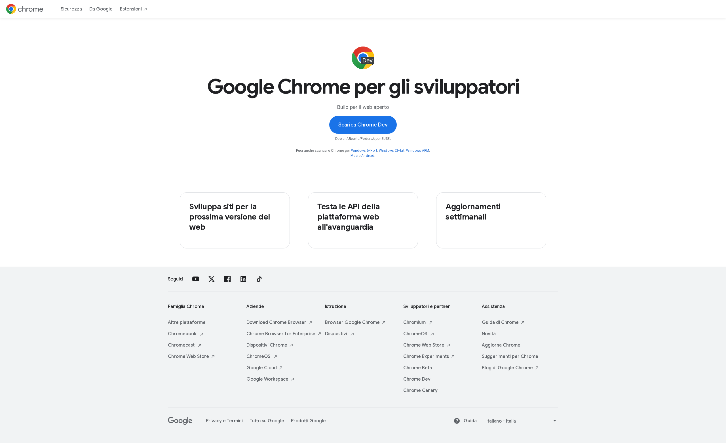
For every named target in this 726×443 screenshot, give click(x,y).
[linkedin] (243, 279)
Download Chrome (276, 322)
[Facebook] (227, 279)
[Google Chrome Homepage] (24, 9)
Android (367, 155)
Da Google (101, 9)
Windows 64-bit (364, 150)
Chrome (426, 356)
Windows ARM (417, 150)
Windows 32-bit (391, 150)
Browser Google (352, 322)
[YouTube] (195, 279)
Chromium (415, 322)
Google (261, 368)
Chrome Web (188, 356)
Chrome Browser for (280, 334)
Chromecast (182, 345)
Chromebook (183, 334)
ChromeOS (258, 356)
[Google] (180, 423)
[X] (211, 279)
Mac (354, 155)
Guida (470, 421)
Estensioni (131, 9)
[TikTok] (259, 279)
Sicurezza (71, 9)
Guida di (500, 322)
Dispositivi (266, 345)
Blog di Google (507, 368)
